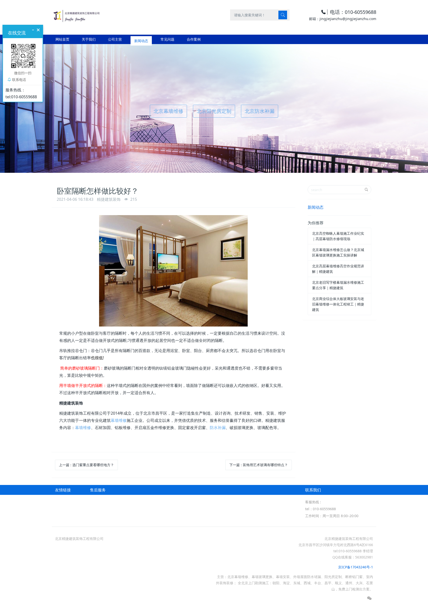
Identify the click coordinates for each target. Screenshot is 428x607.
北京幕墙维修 (168, 111)
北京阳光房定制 (214, 111)
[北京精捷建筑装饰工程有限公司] (76, 14)
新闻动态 (315, 207)
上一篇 (86, 464)
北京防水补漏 (259, 111)
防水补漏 (218, 427)
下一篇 (258, 464)
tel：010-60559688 (320, 508)
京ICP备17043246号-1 (355, 567)
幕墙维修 (119, 420)
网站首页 (62, 39)
